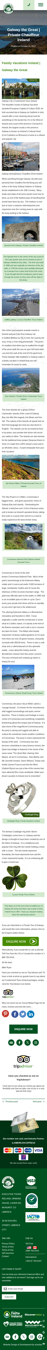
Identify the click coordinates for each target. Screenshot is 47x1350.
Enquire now (23, 1029)
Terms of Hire (8, 1247)
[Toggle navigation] (40, 5)
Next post (37, 1101)
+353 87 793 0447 (33, 1261)
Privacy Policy (8, 1244)
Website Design (10, 1345)
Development (26, 1345)
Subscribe (9, 1297)
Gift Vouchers (8, 1253)
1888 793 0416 (32, 1251)
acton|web (39, 1345)
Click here (7, 1086)
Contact (5, 1256)
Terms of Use (8, 1250)
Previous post (11, 1101)
